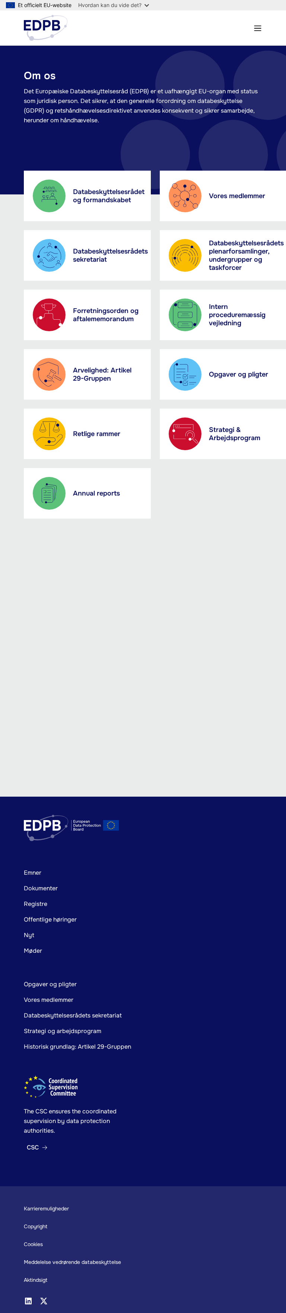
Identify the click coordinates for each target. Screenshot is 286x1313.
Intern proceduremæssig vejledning (237, 315)
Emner (32, 873)
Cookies (33, 1244)
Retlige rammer (96, 434)
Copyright (35, 1226)
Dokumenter (41, 888)
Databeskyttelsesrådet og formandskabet (108, 196)
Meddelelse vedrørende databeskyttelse (72, 1262)
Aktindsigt (35, 1280)
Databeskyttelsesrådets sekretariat (110, 255)
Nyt (29, 935)
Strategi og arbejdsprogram (62, 1031)
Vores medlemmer (237, 196)
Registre (35, 904)
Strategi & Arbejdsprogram (234, 434)
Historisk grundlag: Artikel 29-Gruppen (77, 1047)
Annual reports (96, 493)
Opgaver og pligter (238, 374)
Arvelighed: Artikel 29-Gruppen (102, 374)
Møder (33, 951)
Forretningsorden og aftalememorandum (106, 315)
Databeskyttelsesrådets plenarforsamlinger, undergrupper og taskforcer (246, 255)
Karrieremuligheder (46, 1208)
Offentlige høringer (50, 919)
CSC (33, 1148)
